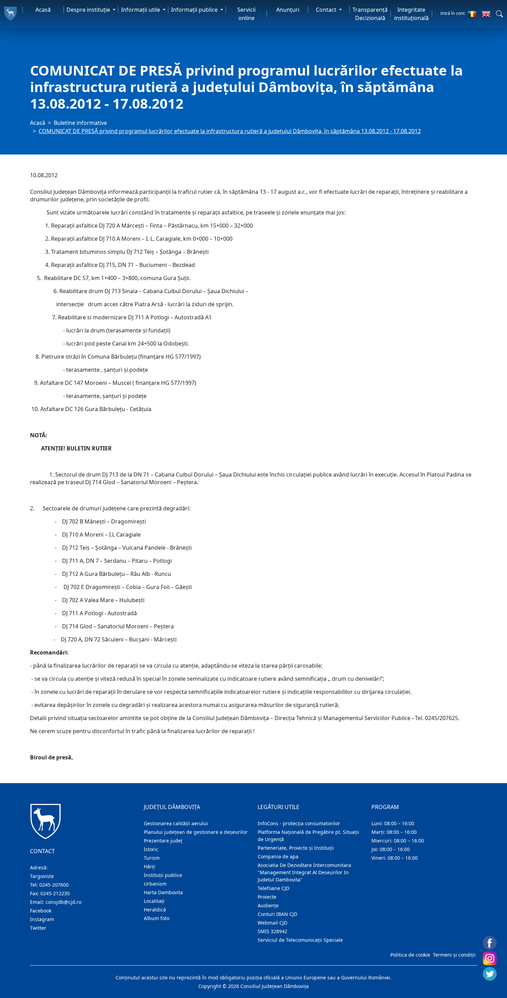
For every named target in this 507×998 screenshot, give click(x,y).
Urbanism (155, 883)
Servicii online (246, 14)
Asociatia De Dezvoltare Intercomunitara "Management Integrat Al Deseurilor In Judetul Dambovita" (304, 872)
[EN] (486, 13)
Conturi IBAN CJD (277, 914)
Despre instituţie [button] (89, 9)
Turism (152, 858)
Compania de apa (278, 856)
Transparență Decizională (370, 14)
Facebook (40, 910)
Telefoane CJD (273, 888)
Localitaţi (154, 901)
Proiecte (267, 897)
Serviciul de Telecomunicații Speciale (300, 940)
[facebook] (490, 943)
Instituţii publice (163, 875)
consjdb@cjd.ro (63, 902)
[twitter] (490, 974)
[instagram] (490, 958)
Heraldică (155, 909)
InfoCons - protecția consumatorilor (299, 823)
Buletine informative (80, 123)
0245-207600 (54, 884)
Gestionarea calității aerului (176, 823)
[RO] (472, 13)
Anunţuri (287, 9)
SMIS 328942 (272, 931)
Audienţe (268, 905)
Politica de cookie (410, 954)
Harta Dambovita (163, 892)
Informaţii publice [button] (195, 9)
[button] (499, 13)
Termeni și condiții (454, 954)
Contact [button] (327, 9)
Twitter (38, 928)
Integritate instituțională (411, 14)
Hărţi (149, 866)
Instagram (42, 919)
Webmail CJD (272, 922)
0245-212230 (55, 893)
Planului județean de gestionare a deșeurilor (196, 832)
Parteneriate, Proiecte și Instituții (296, 848)
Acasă (43, 9)
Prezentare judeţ (163, 840)
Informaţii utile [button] (141, 9)
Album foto (156, 918)
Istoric (151, 849)
